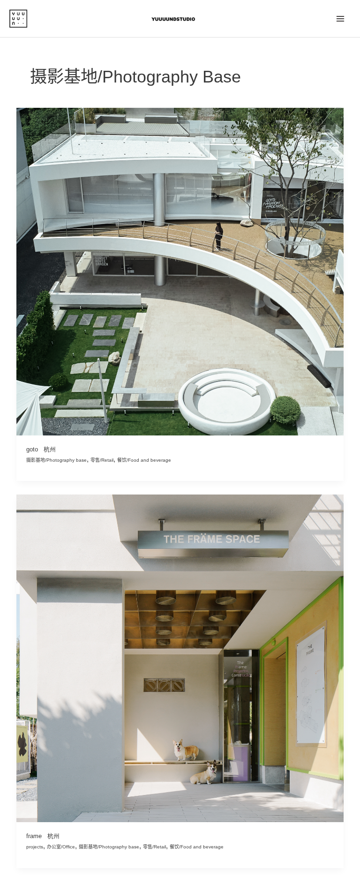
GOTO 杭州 (41, 449)
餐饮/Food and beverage (144, 460)
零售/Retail (101, 460)
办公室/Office (61, 846)
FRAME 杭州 (43, 836)
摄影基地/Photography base (56, 460)
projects (34, 846)
